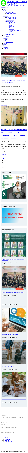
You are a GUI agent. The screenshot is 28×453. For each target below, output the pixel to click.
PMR (10, 25)
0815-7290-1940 (9, 441)
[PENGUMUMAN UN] (14, 222)
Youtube (7, 440)
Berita (4, 40)
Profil (4, 10)
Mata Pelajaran (12, 18)
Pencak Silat (12, 33)
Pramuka (11, 23)
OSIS (7, 36)
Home (4, 9)
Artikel (5, 43)
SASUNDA (12, 22)
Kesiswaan (5, 35)
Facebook (7, 438)
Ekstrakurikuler (9, 21)
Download (5, 47)
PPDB (7, 39)
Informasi (5, 38)
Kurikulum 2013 (10, 20)
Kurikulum (5, 16)
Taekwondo (12, 27)
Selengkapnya (4, 105)
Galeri (4, 44)
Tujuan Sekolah (9, 14)
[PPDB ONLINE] (14, 198)
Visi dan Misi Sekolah (11, 13)
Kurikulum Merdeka (11, 17)
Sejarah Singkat (9, 12)
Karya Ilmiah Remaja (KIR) (15, 30)
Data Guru (5, 48)
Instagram (7, 439)
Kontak (5, 46)
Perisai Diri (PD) (13, 26)
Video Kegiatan (9, 42)
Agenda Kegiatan (10, 34)
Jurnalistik (11, 29)
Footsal (10, 31)
